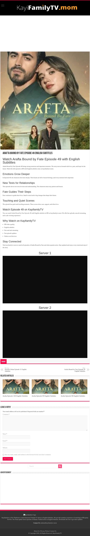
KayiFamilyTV (57, 533)
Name (5, 434)
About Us (36, 531)
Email (5, 441)
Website (5, 448)
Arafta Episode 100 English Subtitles (15, 396)
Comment (6, 414)
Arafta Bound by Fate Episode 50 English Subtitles (74, 369)
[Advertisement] (45, 33)
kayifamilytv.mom (11, 245)
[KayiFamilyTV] (45, 7)
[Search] (60, 466)
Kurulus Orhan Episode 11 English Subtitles (15, 369)
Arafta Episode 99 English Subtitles (44, 396)
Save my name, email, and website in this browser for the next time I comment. (28, 454)
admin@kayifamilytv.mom (49, 523)
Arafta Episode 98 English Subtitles (73, 396)
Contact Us (53, 531)
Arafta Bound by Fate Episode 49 (21, 213)
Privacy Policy (44, 531)
